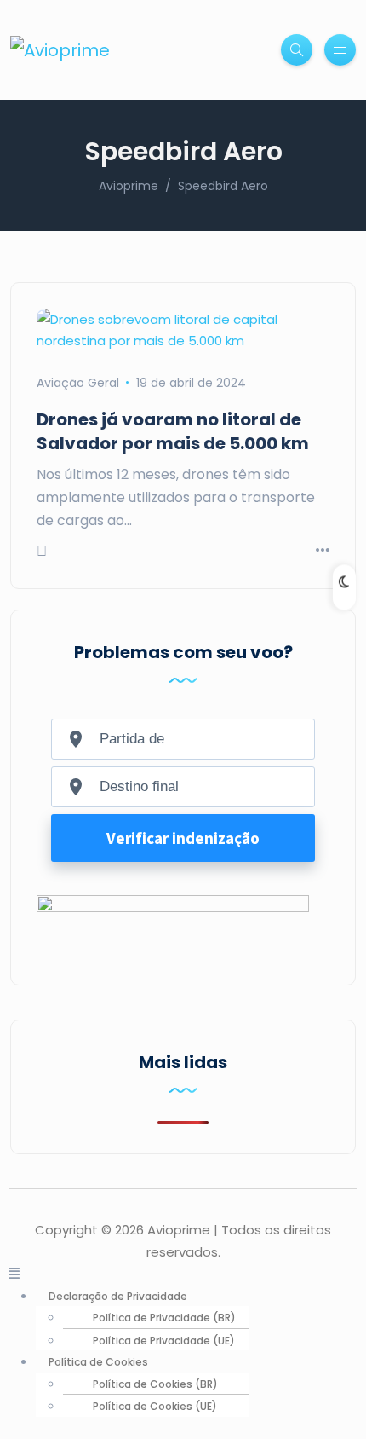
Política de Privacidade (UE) (164, 1340)
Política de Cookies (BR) (155, 1384)
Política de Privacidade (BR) (164, 1317)
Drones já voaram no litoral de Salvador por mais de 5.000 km (173, 431)
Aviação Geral (78, 382)
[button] (183, 1274)
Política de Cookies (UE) (155, 1406)
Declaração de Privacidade (118, 1296)
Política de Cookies (98, 1362)
